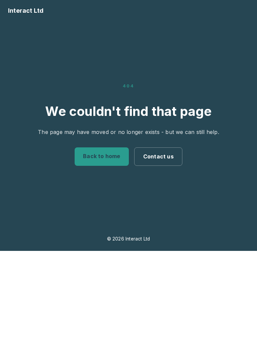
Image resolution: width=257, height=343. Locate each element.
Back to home (101, 156)
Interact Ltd (26, 10)
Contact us (158, 156)
